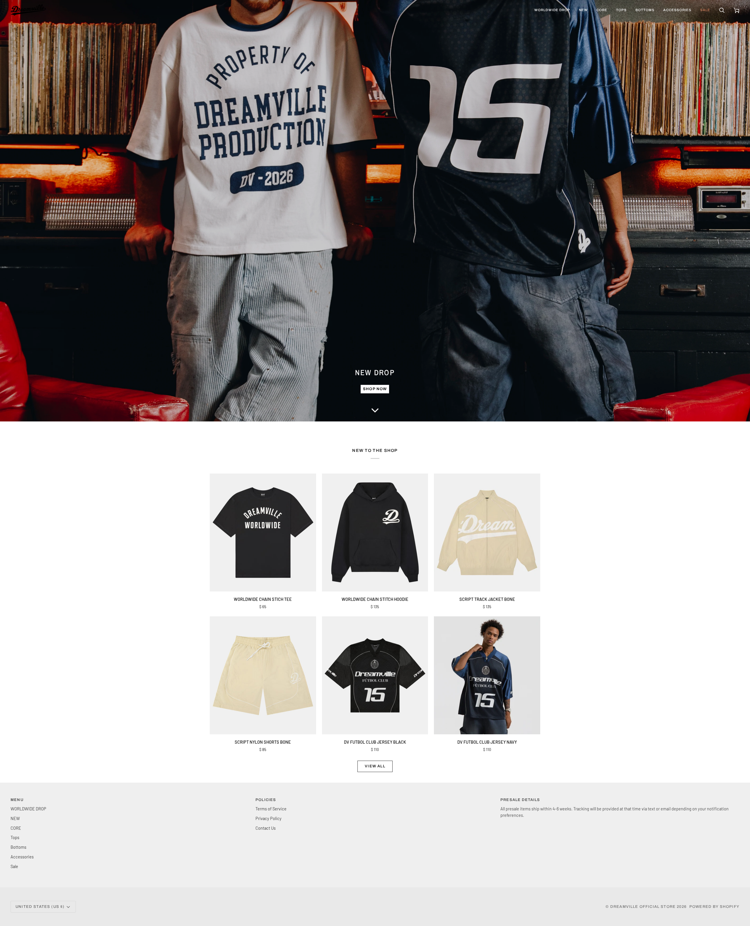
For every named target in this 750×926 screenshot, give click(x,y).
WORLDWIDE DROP (28, 808)
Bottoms (18, 847)
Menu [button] (17, 800)
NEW (15, 818)
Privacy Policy (268, 818)
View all (375, 766)
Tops (15, 837)
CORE (16, 828)
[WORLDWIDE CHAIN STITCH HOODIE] (375, 532)
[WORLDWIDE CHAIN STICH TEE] (263, 532)
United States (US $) (40, 907)
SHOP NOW (375, 389)
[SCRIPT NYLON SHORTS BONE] (263, 675)
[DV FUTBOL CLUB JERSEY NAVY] (487, 675)
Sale (14, 866)
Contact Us (265, 828)
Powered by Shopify (714, 907)
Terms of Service (271, 808)
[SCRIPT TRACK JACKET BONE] (487, 532)
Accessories (22, 856)
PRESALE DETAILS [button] (520, 800)
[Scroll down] (375, 412)
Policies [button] (265, 800)
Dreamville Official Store (643, 907)
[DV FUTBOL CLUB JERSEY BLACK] (375, 675)
